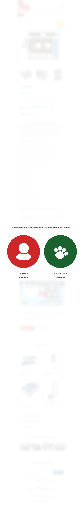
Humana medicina (23, 275)
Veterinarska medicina (60, 275)
